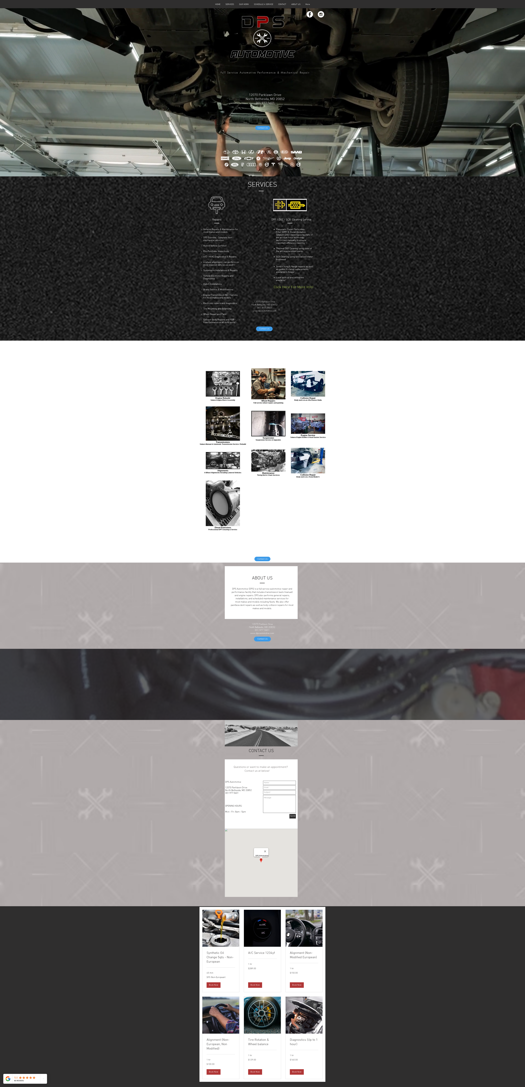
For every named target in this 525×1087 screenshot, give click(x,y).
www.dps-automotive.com (264, 310)
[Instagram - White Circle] (321, 14)
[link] (221, 957)
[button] (214, 985)
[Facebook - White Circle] (310, 14)
